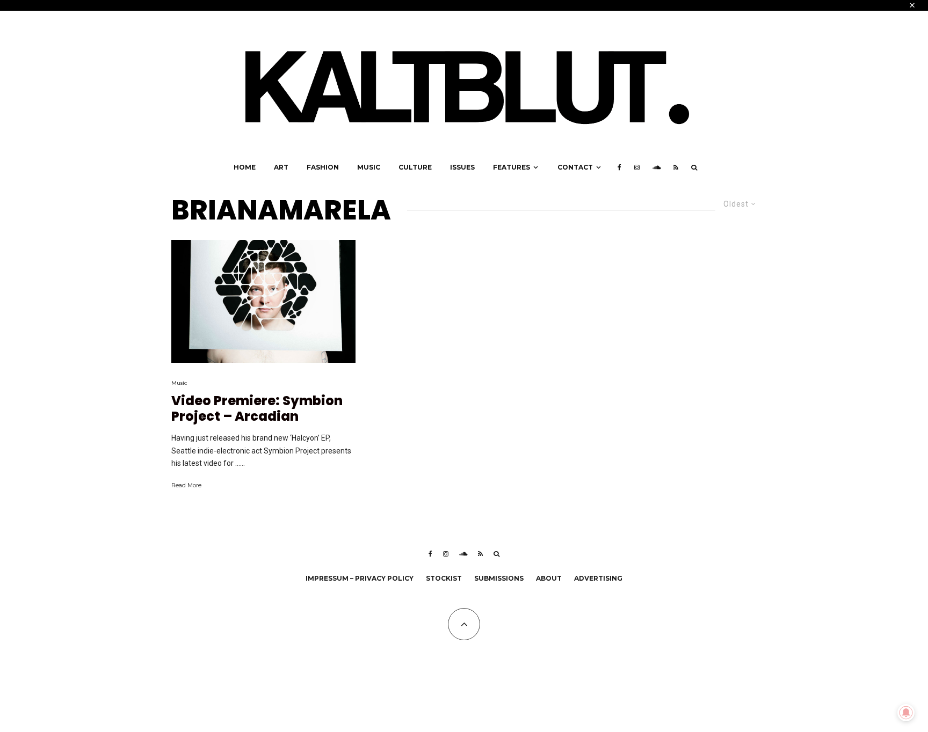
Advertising (598, 578)
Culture (415, 167)
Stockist (444, 578)
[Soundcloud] (656, 167)
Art (281, 167)
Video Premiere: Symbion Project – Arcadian (257, 408)
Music (368, 167)
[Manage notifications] (906, 712)
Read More (186, 485)
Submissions (499, 578)
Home (245, 167)
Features (511, 167)
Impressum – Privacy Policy (360, 578)
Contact (575, 167)
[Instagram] (637, 167)
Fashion (323, 167)
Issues (462, 167)
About (549, 578)
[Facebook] (619, 167)
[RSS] (676, 167)
